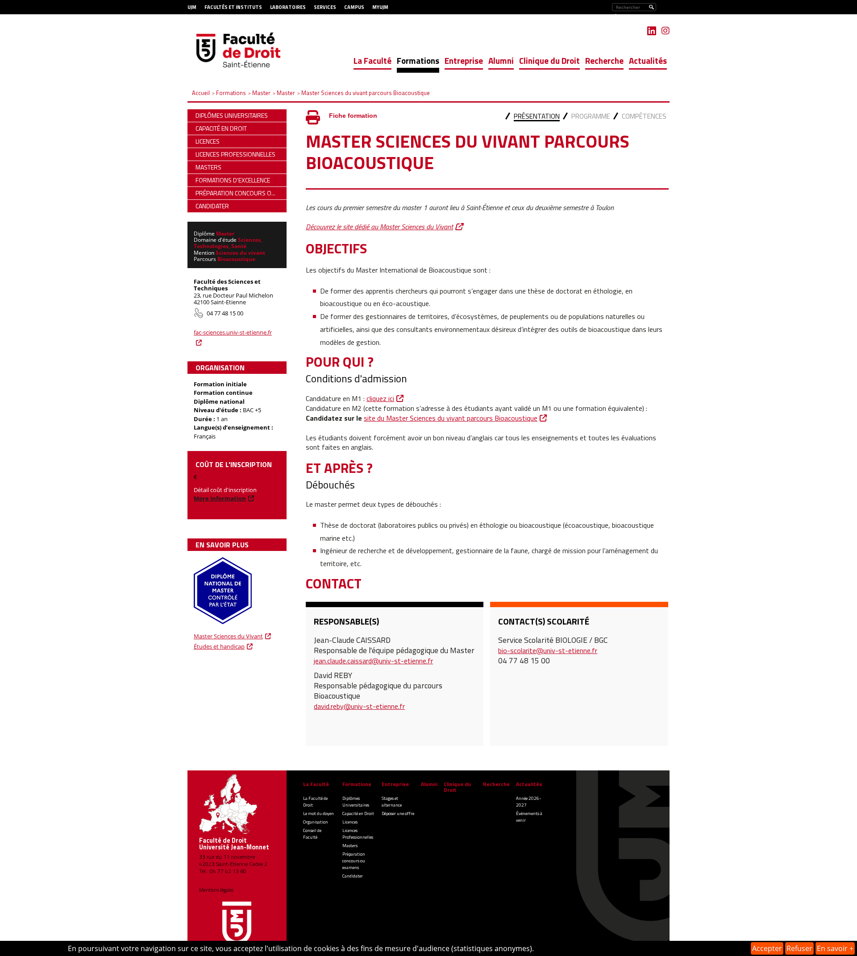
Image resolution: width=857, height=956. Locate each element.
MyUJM (380, 7)
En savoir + (835, 948)
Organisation (315, 822)
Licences (350, 822)
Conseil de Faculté (312, 833)
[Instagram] (665, 30)
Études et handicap (219, 646)
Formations (418, 60)
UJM (191, 7)
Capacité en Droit (358, 813)
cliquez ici (380, 398)
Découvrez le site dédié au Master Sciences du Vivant (379, 226)
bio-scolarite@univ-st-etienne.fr (547, 650)
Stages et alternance (392, 801)
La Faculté (372, 60)
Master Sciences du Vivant (228, 636)
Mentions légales (216, 890)
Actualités (648, 60)
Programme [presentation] (590, 116)
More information (220, 498)
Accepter (767, 948)
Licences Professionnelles (357, 833)
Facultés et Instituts (233, 7)
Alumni (501, 60)
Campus (354, 7)
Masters (350, 845)
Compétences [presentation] (644, 116)
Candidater (352, 876)
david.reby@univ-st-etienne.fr (359, 706)
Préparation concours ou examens (353, 861)
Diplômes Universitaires (355, 801)
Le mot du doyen (318, 813)
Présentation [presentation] (537, 116)
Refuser (799, 948)
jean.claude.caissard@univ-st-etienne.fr (373, 660)
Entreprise (464, 60)
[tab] (537, 117)
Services (325, 7)
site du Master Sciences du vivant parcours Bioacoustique (450, 418)
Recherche (604, 60)
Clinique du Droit (549, 60)
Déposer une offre (398, 813)
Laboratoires (288, 7)
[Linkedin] (651, 30)
